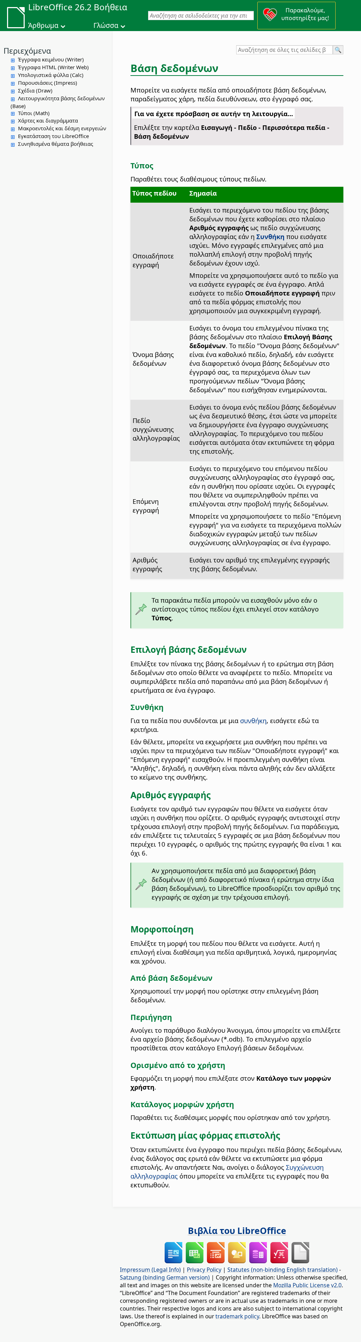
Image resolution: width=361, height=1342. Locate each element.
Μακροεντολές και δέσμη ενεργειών (62, 128)
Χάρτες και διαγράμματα (48, 120)
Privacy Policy (204, 1270)
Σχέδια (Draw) (35, 90)
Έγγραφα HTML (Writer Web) (53, 67)
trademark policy (237, 1316)
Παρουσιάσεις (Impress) (47, 82)
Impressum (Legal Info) (150, 1270)
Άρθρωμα (43, 25)
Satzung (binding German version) (165, 1277)
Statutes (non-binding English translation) (282, 1270)
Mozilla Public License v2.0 (307, 1285)
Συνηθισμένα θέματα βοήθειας (55, 143)
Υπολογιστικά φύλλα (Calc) (51, 74)
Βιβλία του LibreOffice (237, 1230)
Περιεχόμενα (27, 50)
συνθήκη (253, 720)
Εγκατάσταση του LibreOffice (53, 135)
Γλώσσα (105, 25)
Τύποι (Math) (34, 113)
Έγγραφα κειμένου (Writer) (51, 59)
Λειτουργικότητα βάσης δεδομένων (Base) (58, 102)
